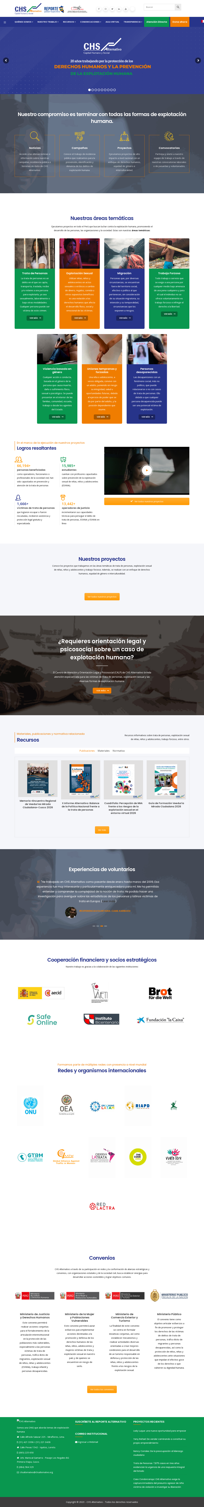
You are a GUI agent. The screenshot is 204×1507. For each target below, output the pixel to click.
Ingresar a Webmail (88, 1441)
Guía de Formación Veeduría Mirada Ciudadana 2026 (166, 805)
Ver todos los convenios (102, 1389)
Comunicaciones (89, 21)
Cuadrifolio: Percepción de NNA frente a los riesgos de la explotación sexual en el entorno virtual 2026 (123, 808)
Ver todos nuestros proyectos (148, 501)
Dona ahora (179, 22)
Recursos (68, 21)
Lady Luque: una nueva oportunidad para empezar (159, 1430)
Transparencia (132, 21)
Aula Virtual (112, 21)
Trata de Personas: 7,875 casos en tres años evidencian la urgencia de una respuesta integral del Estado (159, 1467)
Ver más (101, 690)
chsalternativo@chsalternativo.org (36, 1472)
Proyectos (124, 148)
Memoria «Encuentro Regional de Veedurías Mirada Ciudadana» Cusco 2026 (38, 804)
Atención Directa (156, 22)
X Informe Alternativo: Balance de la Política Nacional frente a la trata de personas (80, 807)
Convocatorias (169, 148)
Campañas (80, 148)
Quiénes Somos (23, 21)
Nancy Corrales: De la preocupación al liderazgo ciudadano (158, 1453)
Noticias (35, 148)
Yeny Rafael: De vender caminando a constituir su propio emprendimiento (159, 1441)
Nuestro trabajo (47, 21)
